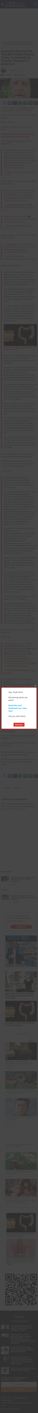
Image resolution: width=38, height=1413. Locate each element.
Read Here (19, 725)
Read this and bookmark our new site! (17, 708)
